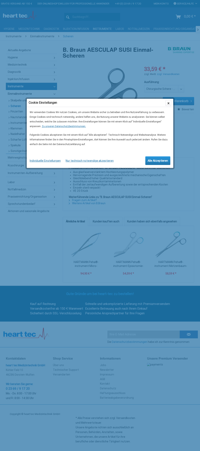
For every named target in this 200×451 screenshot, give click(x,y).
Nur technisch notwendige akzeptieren (90, 160)
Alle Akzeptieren (158, 160)
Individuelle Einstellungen (45, 160)
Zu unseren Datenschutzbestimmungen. (64, 126)
